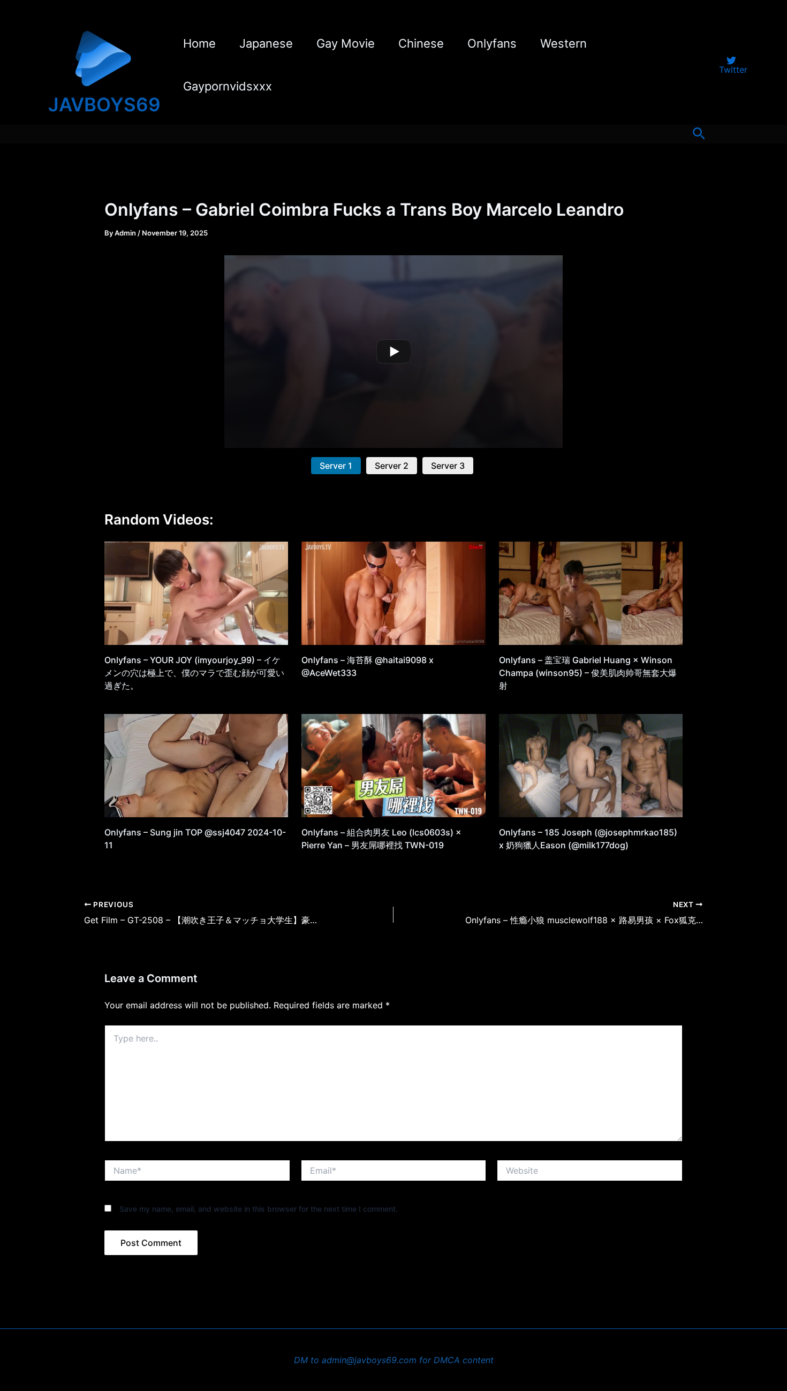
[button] (699, 134)
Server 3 (448, 465)
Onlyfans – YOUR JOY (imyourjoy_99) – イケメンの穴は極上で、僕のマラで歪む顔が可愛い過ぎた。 (194, 673)
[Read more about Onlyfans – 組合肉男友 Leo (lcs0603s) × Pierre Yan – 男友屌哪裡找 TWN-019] (393, 764)
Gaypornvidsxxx (227, 86)
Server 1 (336, 465)
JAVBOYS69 (104, 104)
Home (199, 43)
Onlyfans (492, 43)
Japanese (266, 43)
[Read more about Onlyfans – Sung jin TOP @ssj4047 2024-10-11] (196, 764)
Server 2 (391, 465)
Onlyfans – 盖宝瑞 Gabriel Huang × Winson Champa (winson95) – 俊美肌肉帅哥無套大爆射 (588, 673)
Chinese (421, 43)
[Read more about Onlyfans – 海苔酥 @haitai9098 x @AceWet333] (393, 592)
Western (563, 43)
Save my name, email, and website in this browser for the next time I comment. (258, 1208)
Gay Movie (345, 43)
